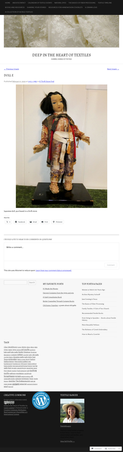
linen (9, 368)
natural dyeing (21, 368)
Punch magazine (21, 370)
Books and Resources (15, 7)
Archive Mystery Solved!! (91, 294)
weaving (23, 384)
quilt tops (12, 373)
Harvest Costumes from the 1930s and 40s (58, 293)
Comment (111, 265)
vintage (15, 384)
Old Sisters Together (50, 305)
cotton (20, 355)
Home (7, 3)
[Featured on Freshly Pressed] (41, 409)
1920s (35, 347)
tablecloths (18, 378)
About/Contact (19, 3)
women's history (32, 384)
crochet (6, 357)
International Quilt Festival (20, 366)
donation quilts (18, 357)
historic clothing (32, 363)
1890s (32, 347)
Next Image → (113, 69)
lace (34, 366)
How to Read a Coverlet (91, 334)
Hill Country (24, 363)
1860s (28, 347)
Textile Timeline (105, 3)
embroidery (12, 359)
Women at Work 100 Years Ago (93, 290)
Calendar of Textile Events (40, 3)
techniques (25, 379)
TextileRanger (65, 426)
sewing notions (25, 376)
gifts (29, 361)
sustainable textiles (9, 379)
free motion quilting (21, 361)
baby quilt (7, 352)
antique (19, 350)
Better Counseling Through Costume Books (58, 301)
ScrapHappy (9, 376)
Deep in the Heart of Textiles (61, 31)
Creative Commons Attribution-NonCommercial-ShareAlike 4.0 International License (15, 412)
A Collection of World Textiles (19, 12)
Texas (31, 379)
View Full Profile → (67, 441)
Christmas (26, 352)
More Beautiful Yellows (90, 325)
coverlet (25, 355)
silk (32, 376)
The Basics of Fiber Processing (82, 3)
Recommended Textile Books (92, 313)
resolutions (20, 373)
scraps (18, 376)
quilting (33, 370)
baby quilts (14, 352)
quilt (27, 371)
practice (14, 371)
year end (10, 387)
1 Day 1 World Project (10, 347)
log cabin (14, 368)
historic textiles (8, 366)
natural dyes (29, 368)
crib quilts (35, 355)
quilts (6, 373)
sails (30, 373)
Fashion (32, 359)
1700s (19, 347)
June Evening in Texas (89, 299)
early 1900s (28, 357)
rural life (26, 373)
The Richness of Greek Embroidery (94, 330)
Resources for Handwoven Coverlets (66, 7)
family (28, 359)
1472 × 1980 (32, 81)
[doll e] (61, 146)
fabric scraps (22, 359)
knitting (30, 366)
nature (35, 368)
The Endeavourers (22, 381)
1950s (14, 350)
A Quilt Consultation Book (52, 297)
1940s (10, 350)
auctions (32, 350)
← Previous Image (11, 69)
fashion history (9, 361)
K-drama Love (91, 7)
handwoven (16, 364)
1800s (24, 347)
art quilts (25, 349)
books (20, 352)
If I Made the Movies (50, 289)
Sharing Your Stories (36, 7)
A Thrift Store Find (46, 81)
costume (14, 355)
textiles (12, 381)
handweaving (8, 364)
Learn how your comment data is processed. (54, 270)
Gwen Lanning (9, 408)
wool (6, 386)
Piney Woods (7, 371)
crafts (30, 355)
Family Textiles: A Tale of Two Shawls (95, 309)
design (11, 357)
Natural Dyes (60, 3)
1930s (6, 350)
